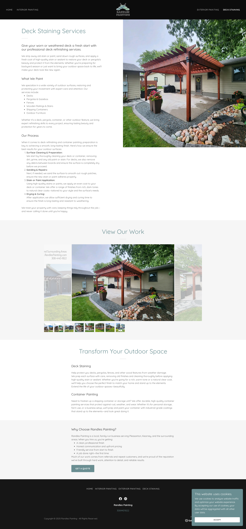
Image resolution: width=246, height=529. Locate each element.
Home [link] (9, 9)
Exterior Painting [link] (208, 9)
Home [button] (89, 488)
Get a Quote (82, 468)
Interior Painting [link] (27, 9)
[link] (123, 9)
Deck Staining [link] (231, 9)
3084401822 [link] (123, 510)
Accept (217, 520)
